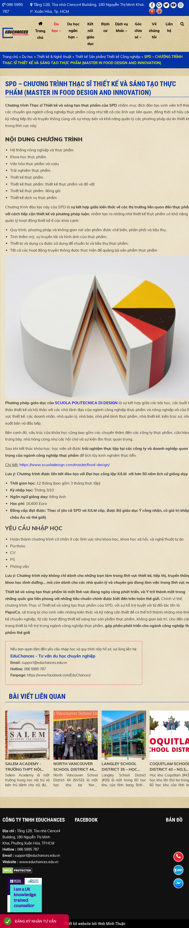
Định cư (105, 27)
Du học (55, 27)
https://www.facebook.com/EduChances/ (59, 675)
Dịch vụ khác (121, 27)
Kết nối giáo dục (90, 34)
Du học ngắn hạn (73, 30)
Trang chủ (40, 34)
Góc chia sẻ (138, 30)
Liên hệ (169, 27)
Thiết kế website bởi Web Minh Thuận (94, 923)
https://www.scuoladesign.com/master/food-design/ (64, 464)
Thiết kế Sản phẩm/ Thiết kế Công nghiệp (107, 57)
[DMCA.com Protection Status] (17, 871)
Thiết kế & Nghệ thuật (54, 57)
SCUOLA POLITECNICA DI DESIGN (86, 402)
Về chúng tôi (154, 30)
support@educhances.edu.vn (44, 662)
